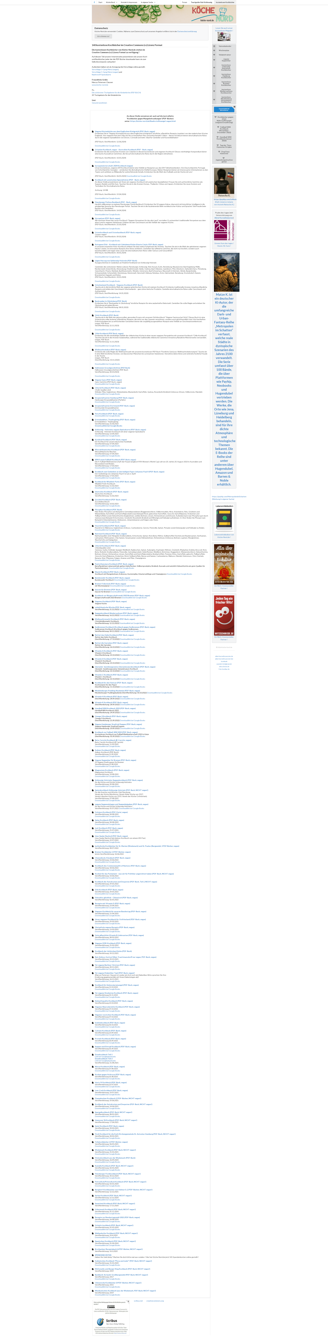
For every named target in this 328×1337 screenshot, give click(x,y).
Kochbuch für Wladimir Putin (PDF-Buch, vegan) (115, 482)
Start (100, 2)
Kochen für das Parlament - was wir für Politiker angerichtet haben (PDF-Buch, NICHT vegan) (134, 874)
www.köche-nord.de (100, 85)
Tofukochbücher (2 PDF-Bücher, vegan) (111, 1142)
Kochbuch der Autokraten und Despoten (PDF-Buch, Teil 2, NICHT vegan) (126, 882)
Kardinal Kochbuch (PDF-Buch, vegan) (111, 440)
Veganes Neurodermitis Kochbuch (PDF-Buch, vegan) (117, 1007)
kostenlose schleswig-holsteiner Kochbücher (226, 67)
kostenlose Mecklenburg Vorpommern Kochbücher (226, 99)
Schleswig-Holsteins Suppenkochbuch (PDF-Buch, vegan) (119, 780)
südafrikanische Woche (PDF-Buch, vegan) (113, 607)
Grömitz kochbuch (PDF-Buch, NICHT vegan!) (114, 1225)
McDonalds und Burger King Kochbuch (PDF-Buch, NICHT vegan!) (122, 1269)
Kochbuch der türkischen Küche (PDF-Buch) (113, 951)
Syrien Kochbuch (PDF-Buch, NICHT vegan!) (113, 1196)
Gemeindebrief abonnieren (224, 109)
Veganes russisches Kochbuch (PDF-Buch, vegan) (115, 1015)
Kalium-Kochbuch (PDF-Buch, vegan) (110, 750)
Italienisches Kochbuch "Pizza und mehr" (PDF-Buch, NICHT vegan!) (123, 1261)
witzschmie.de (224, 666)
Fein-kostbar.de (224, 669)
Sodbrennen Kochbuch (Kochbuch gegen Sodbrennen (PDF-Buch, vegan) (125, 627)
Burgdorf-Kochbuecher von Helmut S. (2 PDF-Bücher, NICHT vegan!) (123, 1190)
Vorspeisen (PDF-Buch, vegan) (107, 218)
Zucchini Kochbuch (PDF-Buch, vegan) (111, 500)
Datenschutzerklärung (187, 31)
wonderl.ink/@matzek (224, 664)
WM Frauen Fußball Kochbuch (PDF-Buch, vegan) (115, 460)
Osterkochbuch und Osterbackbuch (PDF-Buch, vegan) (118, 232)
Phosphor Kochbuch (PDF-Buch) (108, 510)
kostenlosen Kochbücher (225, 2)
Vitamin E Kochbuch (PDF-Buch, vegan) (111, 659)
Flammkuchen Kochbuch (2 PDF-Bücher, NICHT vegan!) (118, 1098)
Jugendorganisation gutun (224, 161)
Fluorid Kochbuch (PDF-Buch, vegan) (110, 526)
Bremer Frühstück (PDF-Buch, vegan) (110, 584)
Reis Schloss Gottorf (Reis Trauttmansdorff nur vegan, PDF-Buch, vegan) (125, 957)
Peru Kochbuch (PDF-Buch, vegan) (109, 414)
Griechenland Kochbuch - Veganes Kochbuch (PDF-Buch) (119, 285)
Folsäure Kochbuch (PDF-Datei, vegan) (111, 812)
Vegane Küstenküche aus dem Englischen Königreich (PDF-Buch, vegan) (125, 131)
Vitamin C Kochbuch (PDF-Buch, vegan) (111, 675)
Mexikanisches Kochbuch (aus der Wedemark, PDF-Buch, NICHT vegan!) (125, 1291)
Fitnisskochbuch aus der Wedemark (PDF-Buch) (115, 1158)
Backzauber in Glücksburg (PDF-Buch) (111, 301)
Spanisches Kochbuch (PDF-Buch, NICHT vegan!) (115, 1241)
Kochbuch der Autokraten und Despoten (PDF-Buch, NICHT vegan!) (123, 1104)
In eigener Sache (147, 2)
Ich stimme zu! (103, 36)
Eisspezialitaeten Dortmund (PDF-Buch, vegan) (115, 406)
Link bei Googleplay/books (105, 1056)
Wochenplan (224, 50)
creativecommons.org (155, 1301)
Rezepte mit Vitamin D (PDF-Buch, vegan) (112, 903)
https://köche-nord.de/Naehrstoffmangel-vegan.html (153, 121)
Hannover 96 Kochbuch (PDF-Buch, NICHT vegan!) (116, 1120)
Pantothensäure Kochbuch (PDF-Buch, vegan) (114, 564)
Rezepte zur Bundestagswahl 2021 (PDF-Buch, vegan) (117, 1217)
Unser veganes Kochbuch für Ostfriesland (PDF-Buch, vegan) (120, 919)
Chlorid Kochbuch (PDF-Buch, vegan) (110, 388)
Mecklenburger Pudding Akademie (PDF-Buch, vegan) (117, 691)
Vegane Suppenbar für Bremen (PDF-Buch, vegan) (115, 760)
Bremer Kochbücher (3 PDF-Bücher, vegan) (113, 852)
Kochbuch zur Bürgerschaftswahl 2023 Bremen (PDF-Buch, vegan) (122, 596)
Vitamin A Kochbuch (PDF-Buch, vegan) (111, 651)
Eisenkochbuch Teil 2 (103, 1059)
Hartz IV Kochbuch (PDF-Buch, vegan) (111, 1082)
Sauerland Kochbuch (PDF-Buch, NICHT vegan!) (115, 1204)
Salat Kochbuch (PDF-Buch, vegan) (109, 1126)
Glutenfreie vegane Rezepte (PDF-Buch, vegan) (115, 927)
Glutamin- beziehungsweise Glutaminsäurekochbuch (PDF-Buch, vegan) (125, 667)
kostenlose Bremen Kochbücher (226, 83)
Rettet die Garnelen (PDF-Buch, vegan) (111, 643)
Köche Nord (110, 2)
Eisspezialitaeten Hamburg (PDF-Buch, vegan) (114, 398)
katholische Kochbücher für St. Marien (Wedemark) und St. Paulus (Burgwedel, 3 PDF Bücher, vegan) (137, 846)
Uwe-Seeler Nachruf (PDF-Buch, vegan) (111, 836)
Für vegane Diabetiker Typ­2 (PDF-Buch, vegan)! (115, 973)
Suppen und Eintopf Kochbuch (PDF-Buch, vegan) (115, 1047)
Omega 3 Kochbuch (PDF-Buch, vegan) (111, 716)
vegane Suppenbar (226, 60)
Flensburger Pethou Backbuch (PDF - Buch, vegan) (116, 202)
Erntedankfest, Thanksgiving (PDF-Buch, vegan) (115, 420)
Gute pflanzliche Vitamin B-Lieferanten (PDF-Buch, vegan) (119, 935)
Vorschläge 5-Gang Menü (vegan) (105, 72)
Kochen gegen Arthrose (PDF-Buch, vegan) (113, 1075)
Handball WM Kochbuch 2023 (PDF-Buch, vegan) (115, 708)
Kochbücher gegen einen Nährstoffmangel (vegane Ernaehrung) (224, 119)
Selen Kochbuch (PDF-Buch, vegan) (109, 820)
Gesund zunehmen (99, 103)
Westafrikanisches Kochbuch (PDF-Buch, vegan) (115, 450)
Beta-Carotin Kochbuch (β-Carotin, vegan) (113, 740)
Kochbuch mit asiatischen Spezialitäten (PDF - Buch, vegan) (120, 180)
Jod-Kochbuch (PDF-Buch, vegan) (109, 828)
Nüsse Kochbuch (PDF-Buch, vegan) (110, 1067)
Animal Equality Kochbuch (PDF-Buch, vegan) (114, 1001)
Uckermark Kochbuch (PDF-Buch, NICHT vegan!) (115, 1209)
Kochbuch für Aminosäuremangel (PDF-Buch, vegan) (117, 985)
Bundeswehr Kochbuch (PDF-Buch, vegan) (112, 578)
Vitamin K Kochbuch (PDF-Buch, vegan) (111, 702)
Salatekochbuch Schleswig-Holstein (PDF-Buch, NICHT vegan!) (121, 790)
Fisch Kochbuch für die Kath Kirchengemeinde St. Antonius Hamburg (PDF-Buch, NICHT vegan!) (135, 1134)
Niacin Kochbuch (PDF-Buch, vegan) (110, 572)
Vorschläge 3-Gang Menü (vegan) (105, 69)
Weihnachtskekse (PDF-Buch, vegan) (110, 350)
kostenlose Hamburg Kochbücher (226, 76)
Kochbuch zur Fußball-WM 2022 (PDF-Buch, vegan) (116, 732)
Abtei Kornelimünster (223, 218)
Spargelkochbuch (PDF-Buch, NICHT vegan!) (113, 1112)
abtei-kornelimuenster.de (224, 656)
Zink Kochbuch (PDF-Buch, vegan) (109, 890)
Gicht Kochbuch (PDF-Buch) (107, 315)
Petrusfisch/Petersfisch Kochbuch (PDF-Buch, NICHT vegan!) (120, 1182)
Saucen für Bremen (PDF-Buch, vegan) (111, 590)
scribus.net (138, 1301)
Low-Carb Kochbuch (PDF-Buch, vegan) (111, 1090)
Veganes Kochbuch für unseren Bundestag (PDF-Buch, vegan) (120, 911)
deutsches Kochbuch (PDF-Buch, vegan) (111, 492)
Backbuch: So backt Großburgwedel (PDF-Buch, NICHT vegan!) (121, 1275)
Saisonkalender (225, 46)
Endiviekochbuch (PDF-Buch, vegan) (110, 1023)
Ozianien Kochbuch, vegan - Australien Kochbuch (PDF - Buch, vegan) (124, 150)
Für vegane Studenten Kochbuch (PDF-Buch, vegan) (116, 993)
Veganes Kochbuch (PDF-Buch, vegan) (111, 601)
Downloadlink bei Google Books (107, 146)
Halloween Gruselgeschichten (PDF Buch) (112, 368)
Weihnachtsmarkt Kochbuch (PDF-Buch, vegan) (115, 619)
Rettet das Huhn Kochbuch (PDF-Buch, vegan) (114, 635)
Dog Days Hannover (225, 152)
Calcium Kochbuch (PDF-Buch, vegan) (110, 1031)
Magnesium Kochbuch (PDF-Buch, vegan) (112, 770)
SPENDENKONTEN (103, 1255)
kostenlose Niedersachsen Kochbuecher (226, 91)
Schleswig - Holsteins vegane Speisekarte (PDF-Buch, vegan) (120, 430)
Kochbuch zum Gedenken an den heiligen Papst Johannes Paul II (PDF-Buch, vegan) (129, 472)
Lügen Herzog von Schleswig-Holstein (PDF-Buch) (116, 261)
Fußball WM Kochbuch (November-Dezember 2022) (224, 129)
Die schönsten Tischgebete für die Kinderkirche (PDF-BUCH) (116, 92)
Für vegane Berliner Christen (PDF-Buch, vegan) (115, 965)
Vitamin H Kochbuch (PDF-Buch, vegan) (111, 697)
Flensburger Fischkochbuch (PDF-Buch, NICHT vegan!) (118, 1174)
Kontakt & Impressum (129, 2)
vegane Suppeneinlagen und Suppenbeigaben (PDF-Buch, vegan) (121, 804)
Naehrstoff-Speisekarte (101, 74)
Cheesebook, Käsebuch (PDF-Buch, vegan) (112, 858)
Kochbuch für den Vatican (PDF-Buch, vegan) (113, 683)
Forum (184, 2)
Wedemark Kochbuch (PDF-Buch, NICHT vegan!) (115, 1150)
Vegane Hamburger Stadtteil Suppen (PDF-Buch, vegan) (118, 724)
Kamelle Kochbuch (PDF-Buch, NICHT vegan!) (114, 1166)
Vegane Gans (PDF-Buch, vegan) (108, 380)
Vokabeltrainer (225, 55)
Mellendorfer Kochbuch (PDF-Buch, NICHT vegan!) (116, 1233)
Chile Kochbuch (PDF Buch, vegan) (109, 333)
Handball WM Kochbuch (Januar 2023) (224, 139)
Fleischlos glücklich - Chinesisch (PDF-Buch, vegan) (116, 898)
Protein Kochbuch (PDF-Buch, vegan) (110, 1039)
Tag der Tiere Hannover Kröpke (224, 146)
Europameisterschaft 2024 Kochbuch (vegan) (114, 166)
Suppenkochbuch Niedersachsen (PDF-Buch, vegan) (116, 613)
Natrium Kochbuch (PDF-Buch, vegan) (111, 534)
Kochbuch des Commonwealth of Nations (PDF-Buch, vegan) (120, 866)
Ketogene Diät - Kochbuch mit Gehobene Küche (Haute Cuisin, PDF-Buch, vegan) (129, 244)
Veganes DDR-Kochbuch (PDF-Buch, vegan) (113, 943)
